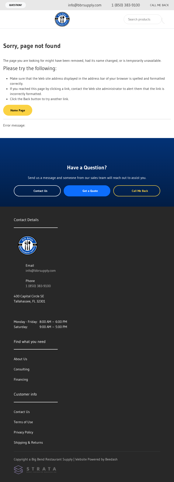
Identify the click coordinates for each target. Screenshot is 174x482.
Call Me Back (159, 5)
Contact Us (40, 191)
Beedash (111, 459)
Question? (15, 5)
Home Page (17, 110)
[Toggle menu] (7, 19)
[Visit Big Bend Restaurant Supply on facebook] (25, 311)
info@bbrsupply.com (41, 270)
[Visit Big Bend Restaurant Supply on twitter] (33, 311)
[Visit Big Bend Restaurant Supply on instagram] (16, 311)
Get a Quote (90, 191)
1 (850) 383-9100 (38, 286)
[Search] (156, 19)
